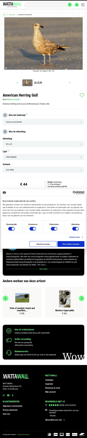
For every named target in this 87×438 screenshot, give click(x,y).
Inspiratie (49, 384)
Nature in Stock (13, 99)
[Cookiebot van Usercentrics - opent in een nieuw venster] (74, 192)
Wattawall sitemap (23, 434)
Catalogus (12, 14)
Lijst (5, 151)
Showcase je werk (52, 388)
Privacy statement (10, 410)
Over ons (6, 414)
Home (4, 14)
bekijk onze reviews (67, 405)
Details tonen (74, 237)
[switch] (33, 229)
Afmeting (7, 138)
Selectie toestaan (43, 244)
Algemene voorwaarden (12, 406)
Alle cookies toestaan (70, 244)
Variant (6, 164)
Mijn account (50, 392)
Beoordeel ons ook (53, 420)
